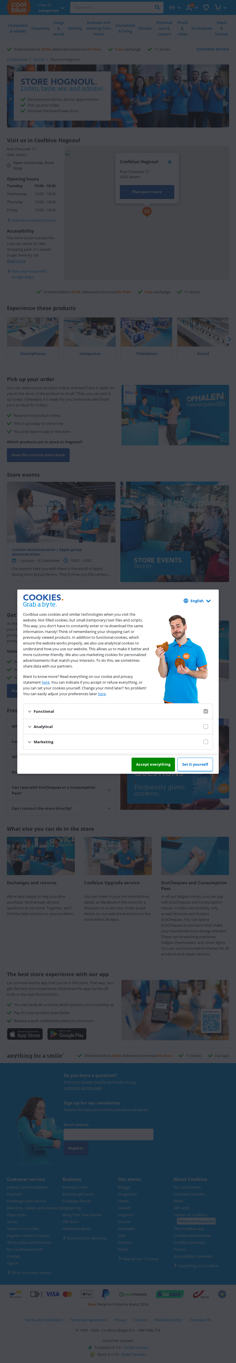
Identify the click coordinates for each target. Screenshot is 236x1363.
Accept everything (153, 764)
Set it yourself (195, 764)
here (46, 682)
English (197, 600)
